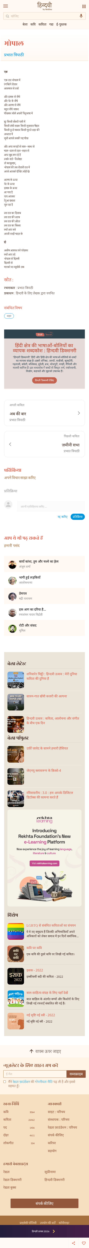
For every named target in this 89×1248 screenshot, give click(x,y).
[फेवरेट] (84, 1243)
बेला (25, 24)
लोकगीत (19, 1143)
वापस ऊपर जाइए (48, 1051)
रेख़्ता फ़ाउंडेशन (21, 1082)
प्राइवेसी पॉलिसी (28, 1223)
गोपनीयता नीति (44, 1082)
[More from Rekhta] (84, 6)
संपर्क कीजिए (56, 1135)
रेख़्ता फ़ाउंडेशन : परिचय (62, 1128)
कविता (42, 24)
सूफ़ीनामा (50, 1172)
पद (19, 1128)
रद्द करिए (62, 517)
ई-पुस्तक (61, 24)
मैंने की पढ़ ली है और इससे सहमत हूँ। (41, 1084)
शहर (9, 316)
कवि (33, 24)
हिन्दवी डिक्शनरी (54, 1180)
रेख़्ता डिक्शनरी (12, 1180)
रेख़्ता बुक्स (9, 1188)
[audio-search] (81, 16)
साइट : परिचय (56, 1112)
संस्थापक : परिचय (58, 1120)
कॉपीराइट (64, 1223)
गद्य (51, 24)
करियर (52, 1143)
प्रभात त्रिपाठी (14, 55)
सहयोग (52, 1151)
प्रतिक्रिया (78, 517)
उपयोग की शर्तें (47, 1223)
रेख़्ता (6, 1172)
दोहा (19, 1135)
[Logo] (44, 6)
